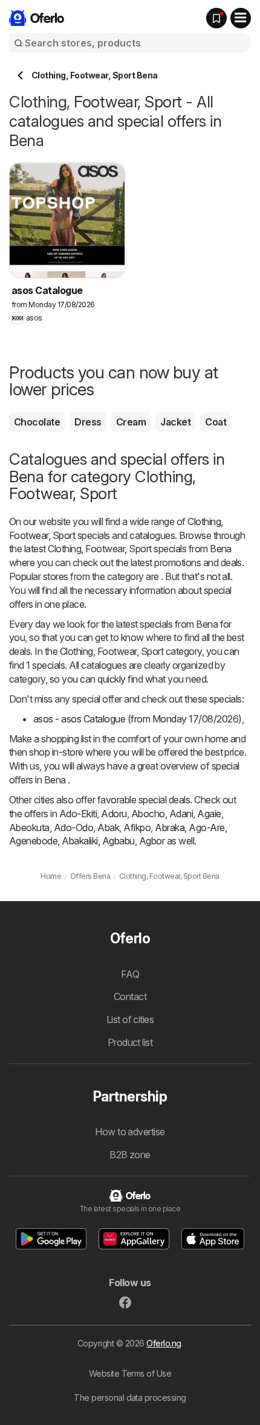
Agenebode (33, 841)
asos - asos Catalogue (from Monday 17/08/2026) (137, 719)
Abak (108, 827)
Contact (130, 996)
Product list (130, 1042)
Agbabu (118, 841)
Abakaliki (79, 841)
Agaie (209, 814)
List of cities (130, 1019)
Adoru (113, 814)
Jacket (175, 422)
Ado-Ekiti (78, 814)
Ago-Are (206, 827)
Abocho (148, 814)
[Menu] (240, 18)
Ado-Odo (73, 827)
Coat (215, 422)
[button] (51, 1238)
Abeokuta (29, 827)
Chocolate (37, 422)
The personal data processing (130, 1397)
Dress (87, 422)
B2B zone (130, 1155)
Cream (131, 422)
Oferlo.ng (163, 1343)
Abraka (169, 827)
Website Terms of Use (130, 1373)
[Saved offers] (216, 18)
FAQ (130, 974)
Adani (181, 814)
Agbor (151, 841)
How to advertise (130, 1132)
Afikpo (137, 827)
